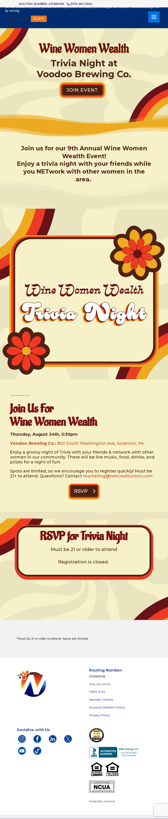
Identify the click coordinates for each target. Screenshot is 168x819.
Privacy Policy (99, 715)
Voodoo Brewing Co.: (33, 443)
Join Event (82, 90)
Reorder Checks (101, 700)
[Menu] (154, 17)
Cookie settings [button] (17, 19)
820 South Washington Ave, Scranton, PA (100, 443)
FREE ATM (97, 692)
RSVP (81, 491)
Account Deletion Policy (107, 707)
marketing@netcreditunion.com (118, 475)
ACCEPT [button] (38, 18)
